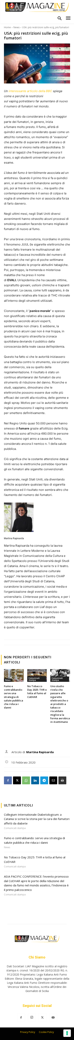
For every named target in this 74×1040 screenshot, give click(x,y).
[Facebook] (8, 780)
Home (7, 27)
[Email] (53, 780)
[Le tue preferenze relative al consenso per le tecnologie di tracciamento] (67, 1033)
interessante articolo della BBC (30, 91)
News (16, 27)
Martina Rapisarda (14, 538)
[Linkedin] (35, 780)
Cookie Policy (46, 1032)
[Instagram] (32, 1017)
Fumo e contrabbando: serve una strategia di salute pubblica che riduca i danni (13, 696)
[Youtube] (53, 1018)
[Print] (62, 780)
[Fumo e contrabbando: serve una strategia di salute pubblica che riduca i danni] (14, 675)
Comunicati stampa (34, 679)
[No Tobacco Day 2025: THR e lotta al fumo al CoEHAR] (37, 675)
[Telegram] (44, 780)
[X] (17, 780)
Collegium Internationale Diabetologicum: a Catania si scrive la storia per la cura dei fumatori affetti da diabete (36, 819)
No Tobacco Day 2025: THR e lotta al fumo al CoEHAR (37, 691)
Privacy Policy (27, 1032)
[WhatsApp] (26, 780)
